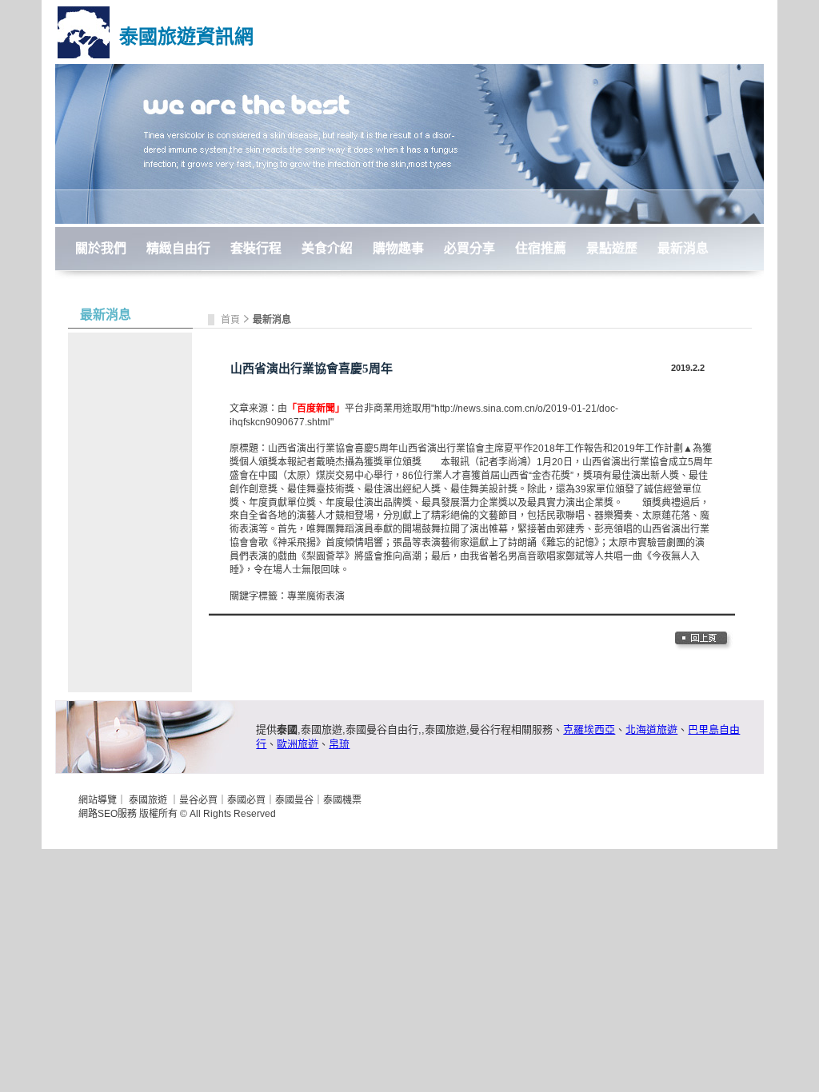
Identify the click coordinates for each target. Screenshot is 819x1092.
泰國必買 (246, 800)
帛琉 (339, 744)
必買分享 (469, 248)
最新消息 (683, 248)
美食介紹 (327, 248)
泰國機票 (342, 800)
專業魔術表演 (316, 596)
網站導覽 (97, 800)
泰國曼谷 (294, 800)
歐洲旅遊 (297, 744)
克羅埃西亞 (589, 729)
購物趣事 (398, 248)
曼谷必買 (198, 800)
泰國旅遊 (148, 800)
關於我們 (100, 248)
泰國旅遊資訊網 (186, 36)
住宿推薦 (540, 248)
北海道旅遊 (651, 729)
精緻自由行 (178, 248)
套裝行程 (256, 248)
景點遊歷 (611, 248)
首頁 (231, 319)
